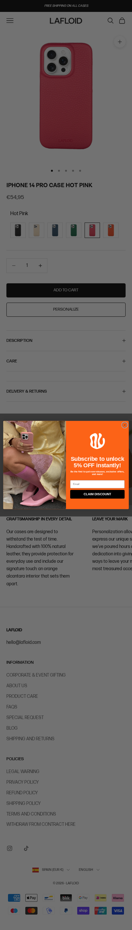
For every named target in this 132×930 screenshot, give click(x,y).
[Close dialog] (125, 425)
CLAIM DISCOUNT (97, 494)
